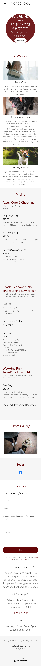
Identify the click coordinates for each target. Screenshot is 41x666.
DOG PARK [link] (20, 649)
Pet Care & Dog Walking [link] (20, 646)
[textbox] (20, 500)
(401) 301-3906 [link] (20, 3)
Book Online (20, 40)
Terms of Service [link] (22, 559)
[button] (5, 3)
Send (20, 550)
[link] (20, 473)
